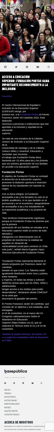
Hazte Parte (11, 411)
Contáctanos (11, 414)
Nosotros (10, 397)
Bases (7, 407)
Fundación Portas (29, 114)
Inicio (7, 390)
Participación (11, 404)
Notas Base (10, 400)
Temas (7, 393)
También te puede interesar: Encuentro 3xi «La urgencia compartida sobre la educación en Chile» (25, 337)
